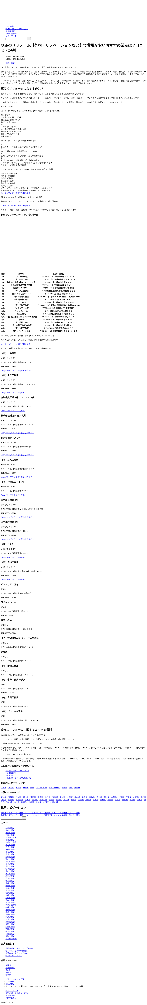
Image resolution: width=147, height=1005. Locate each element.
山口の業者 (10, 63)
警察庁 (8, 975)
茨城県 (18, 797)
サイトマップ (11, 36)
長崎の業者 (10, 922)
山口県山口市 (41, 788)
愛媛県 (11, 797)
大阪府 (81, 800)
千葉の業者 (10, 840)
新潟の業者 (10, 888)
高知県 (106, 797)
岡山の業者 (10, 871)
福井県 (16, 802)
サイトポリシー (12, 26)
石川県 (66, 800)
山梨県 (3, 800)
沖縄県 (33, 797)
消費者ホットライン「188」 (17, 953)
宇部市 (3, 788)
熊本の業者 (10, 900)
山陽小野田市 (54, 788)
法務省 (8, 965)
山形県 (136, 797)
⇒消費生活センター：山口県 (17, 771)
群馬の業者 (10, 917)
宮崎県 (55, 797)
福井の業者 (10, 907)
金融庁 (8, 970)
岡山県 (25, 797)
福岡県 (24, 802)
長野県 (103, 800)
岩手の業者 (10, 874)
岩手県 (40, 797)
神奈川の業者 (11, 905)
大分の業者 (10, 847)
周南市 (64, 788)
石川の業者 (10, 903)
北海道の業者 (11, 837)
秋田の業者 (10, 915)
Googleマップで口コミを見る (13, 370)
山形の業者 (10, 864)
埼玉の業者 (10, 845)
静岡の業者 (10, 929)
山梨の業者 (10, 866)
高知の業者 (10, 934)
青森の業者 (10, 927)
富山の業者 (10, 859)
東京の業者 (10, 890)
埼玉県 (121, 797)
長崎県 (95, 800)
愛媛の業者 (10, 883)
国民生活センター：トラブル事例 (19, 948)
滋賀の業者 (10, 898)
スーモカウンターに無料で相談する (15, 193)
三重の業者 (10, 828)
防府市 (77, 788)
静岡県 (59, 800)
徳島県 (132, 800)
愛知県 (3, 797)
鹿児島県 (19, 800)
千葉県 (73, 800)
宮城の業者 (10, 854)
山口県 (143, 797)
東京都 (125, 800)
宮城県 (62, 797)
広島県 (92, 797)
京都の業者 (10, 830)
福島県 (31, 802)
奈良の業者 (10, 852)
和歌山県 (54, 802)
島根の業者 (10, 876)
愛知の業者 (10, 886)
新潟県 (35, 800)
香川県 (99, 797)
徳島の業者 (10, 881)
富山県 (9, 802)
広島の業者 (10, 878)
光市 (32, 788)
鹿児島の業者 (11, 939)
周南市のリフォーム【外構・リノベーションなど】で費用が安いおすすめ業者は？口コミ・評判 (40, 813)
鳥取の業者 (10, 936)
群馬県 (84, 797)
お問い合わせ (11, 34)
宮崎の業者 (10, 857)
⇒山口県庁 (10, 775)
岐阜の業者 (10, 869)
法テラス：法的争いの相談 (17, 951)
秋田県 (27, 800)
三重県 (128, 797)
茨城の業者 (10, 919)
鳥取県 (110, 800)
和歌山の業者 (11, 842)
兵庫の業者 (10, 835)
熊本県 (77, 797)
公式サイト (29, 370)
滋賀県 (11, 800)
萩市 (71, 788)
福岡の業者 (10, 910)
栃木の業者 (10, 893)
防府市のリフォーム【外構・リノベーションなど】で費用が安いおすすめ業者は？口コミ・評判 (40, 815)
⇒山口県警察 (11, 773)
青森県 (51, 800)
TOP (15, 979)
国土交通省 (10, 968)
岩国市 (25, 788)
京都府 (70, 797)
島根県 (117, 800)
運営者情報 (10, 31)
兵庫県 (38, 802)
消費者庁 (9, 972)
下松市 (18, 788)
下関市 (11, 788)
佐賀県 (114, 797)
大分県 (88, 800)
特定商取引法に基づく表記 (17, 29)
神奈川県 (43, 800)
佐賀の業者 (10, 833)
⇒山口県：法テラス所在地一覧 (18, 778)
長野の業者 (10, 924)
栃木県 (139, 800)
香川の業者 (10, 931)
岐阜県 (48, 797)
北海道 (46, 802)
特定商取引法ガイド (14, 956)
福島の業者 (10, 912)
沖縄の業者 (10, 895)
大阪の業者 (10, 850)
